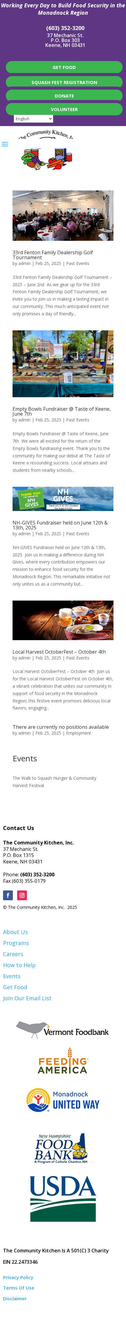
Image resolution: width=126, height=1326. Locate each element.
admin (24, 263)
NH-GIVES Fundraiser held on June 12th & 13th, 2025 (60, 525)
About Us (15, 932)
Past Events (77, 263)
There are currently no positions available (61, 727)
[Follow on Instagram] (22, 895)
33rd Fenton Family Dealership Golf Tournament (53, 255)
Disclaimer (15, 1298)
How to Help (19, 965)
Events (11, 976)
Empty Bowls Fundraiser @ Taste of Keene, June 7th (62, 411)
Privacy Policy (18, 1277)
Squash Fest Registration (64, 82)
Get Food (15, 987)
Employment (78, 733)
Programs (16, 943)
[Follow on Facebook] (8, 895)
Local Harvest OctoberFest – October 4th (59, 651)
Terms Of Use (18, 1288)
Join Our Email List (27, 998)
